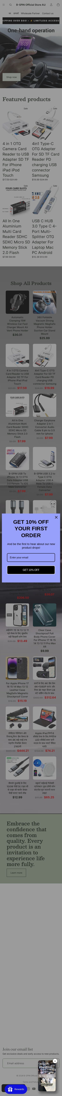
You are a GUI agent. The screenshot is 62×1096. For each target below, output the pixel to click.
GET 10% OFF (31, 570)
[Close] (56, 517)
